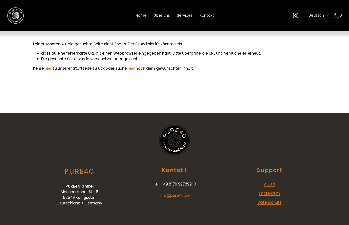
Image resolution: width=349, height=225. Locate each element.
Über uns (161, 15)
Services (185, 15)
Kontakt (207, 15)
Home (141, 15)
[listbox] (316, 15)
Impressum (269, 193)
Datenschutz (269, 202)
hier (48, 68)
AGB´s (269, 184)
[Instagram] (295, 15)
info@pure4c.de (175, 195)
